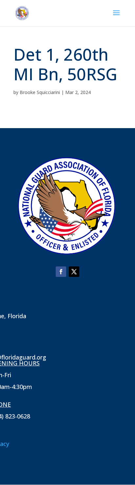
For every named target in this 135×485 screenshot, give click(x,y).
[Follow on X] (74, 271)
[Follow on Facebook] (61, 271)
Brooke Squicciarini (40, 92)
